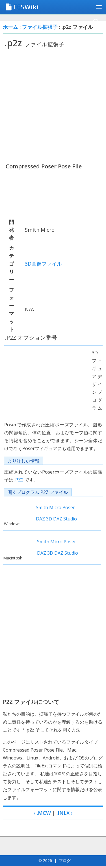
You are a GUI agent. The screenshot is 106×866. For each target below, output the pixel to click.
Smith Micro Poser (55, 507)
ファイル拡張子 (40, 26)
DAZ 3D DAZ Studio (56, 519)
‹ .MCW (42, 812)
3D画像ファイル (43, 263)
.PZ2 (18, 480)
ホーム (10, 26)
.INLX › (65, 812)
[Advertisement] (53, 105)
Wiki (26, 7)
